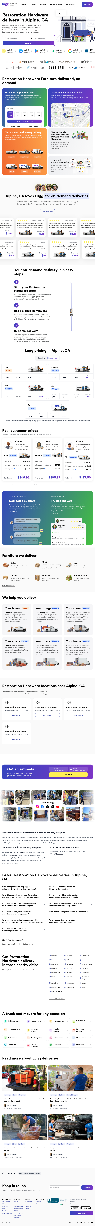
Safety (27, 1208)
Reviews (38, 1201)
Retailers (43, 4)
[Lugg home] (5, 4)
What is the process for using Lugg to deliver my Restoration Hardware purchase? (19, 888)
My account (28, 1204)
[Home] (3, 1173)
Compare (5, 1206)
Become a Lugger (7, 1213)
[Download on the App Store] (74, 1207)
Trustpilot (22, 852)
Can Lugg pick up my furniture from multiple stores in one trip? (14, 929)
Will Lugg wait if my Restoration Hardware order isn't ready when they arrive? (65, 904)
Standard (41, 358)
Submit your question (9, 944)
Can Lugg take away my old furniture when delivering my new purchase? (16, 913)
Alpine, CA (11, 1173)
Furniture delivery (19, 1204)
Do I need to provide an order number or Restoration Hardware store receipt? (64, 896)
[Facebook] (42, 806)
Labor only (17, 1217)
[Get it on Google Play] (86, 1207)
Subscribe (87, 1188)
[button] (22, 227)
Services (23, 4)
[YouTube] (57, 806)
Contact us (28, 1206)
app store (15, 855)
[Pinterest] (81, 1222)
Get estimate (70, 4)
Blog (3, 1208)
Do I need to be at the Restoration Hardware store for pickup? (62, 888)
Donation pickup (18, 1213)
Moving (16, 1201)
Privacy (11, 1223)
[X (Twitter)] (52, 806)
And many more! (8, 585)
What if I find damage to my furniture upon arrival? (68, 912)
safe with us (55, 148)
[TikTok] (47, 806)
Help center (28, 1201)
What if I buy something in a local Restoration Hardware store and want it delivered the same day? (22, 896)
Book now (87, 4)
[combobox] (15, 38)
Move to (36, 37)
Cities (34, 4)
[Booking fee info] (14, 469)
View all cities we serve (57, 999)
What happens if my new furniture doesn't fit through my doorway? (62, 921)
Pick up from (10, 37)
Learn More (13, 512)
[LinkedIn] (88, 1222)
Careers (38, 1204)
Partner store (53, 358)
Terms (16, 1223)
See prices (28, 43)
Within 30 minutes (26, 121)
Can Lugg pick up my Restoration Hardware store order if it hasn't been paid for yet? (19, 904)
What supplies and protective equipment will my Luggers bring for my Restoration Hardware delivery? (22, 921)
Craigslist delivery (19, 1206)
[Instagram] (37, 806)
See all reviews (47, 211)
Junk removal (17, 1215)
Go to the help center (26, 944)
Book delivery (16, 715)
